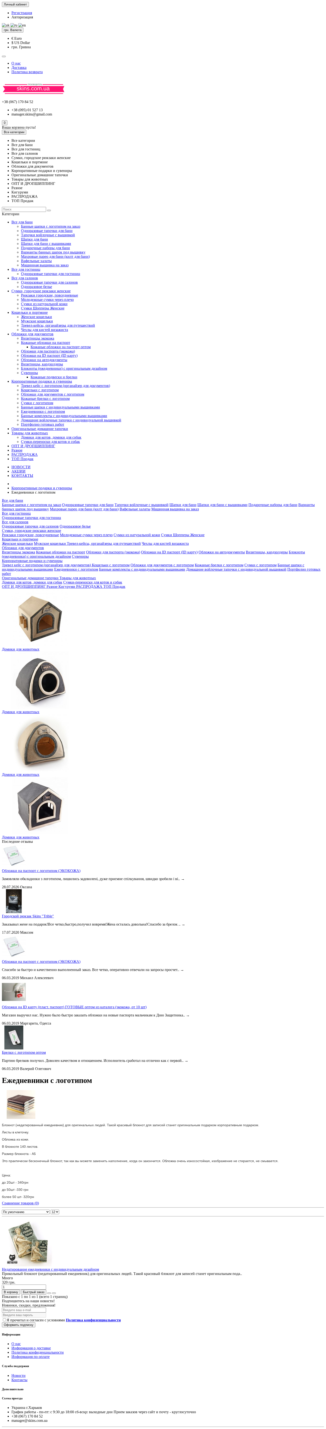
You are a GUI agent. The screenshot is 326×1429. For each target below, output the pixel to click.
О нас (16, 63)
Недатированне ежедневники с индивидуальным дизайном (50, 1269)
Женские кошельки (36, 317)
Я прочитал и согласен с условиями (64, 1320)
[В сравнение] (54, 1293)
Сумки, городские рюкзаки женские (41, 291)
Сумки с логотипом (37, 403)
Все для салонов (24, 278)
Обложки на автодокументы (44, 360)
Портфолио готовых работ (42, 424)
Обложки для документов (32, 334)
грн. (12, 30)
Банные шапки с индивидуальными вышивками (60, 407)
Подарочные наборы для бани (45, 248)
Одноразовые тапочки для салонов (49, 282)
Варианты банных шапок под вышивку (53, 252)
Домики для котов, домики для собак (51, 437)
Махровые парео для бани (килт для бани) (55, 256)
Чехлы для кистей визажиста (44, 330)
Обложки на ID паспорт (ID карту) (49, 355)
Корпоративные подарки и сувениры (41, 381)
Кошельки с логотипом (40, 390)
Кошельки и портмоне (29, 312)
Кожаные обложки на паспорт (45, 343)
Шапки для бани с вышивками (46, 244)
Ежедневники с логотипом (43, 411)
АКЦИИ (18, 471)
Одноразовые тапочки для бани (47, 231)
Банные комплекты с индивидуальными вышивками (64, 416)
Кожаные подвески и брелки (54, 377)
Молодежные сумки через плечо (47, 300)
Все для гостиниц (25, 269)
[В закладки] (49, 1293)
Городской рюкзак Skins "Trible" (28, 916)
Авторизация (22, 17)
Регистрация (21, 13)
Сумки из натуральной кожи (44, 304)
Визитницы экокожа (37, 338)
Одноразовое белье (36, 287)
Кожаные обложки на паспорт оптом (61, 347)
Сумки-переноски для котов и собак (50, 442)
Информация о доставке (31, 1348)
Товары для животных (29, 433)
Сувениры (29, 373)
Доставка (18, 68)
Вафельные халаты (36, 261)
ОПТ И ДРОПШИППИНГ (33, 446)
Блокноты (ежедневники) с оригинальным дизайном (64, 368)
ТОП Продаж (22, 459)
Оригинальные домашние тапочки (39, 429)
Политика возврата (27, 72)
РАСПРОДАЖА (24, 454)
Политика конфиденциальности (37, 1352)
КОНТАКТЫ (22, 476)
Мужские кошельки (37, 321)
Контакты (19, 1380)
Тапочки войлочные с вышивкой (48, 235)
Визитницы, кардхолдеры (42, 364)
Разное (16, 450)
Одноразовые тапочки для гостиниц (50, 274)
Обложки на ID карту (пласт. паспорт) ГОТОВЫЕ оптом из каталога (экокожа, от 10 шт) (74, 1007)
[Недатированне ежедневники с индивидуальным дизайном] (28, 1265)
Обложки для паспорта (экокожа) (48, 351)
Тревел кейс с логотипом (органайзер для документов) (65, 386)
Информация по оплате (30, 1357)
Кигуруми (67, 587)
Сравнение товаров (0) (20, 1203)
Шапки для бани (34, 239)
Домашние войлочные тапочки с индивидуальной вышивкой (71, 420)
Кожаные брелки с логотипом (45, 399)
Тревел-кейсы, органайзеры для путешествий (58, 325)
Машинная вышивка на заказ (44, 265)
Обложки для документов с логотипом (52, 394)
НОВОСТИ (21, 467)
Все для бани (22, 222)
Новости (18, 1376)
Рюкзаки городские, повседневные (49, 295)
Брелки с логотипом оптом (24, 1052)
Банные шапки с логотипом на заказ (50, 226)
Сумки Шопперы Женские (42, 308)
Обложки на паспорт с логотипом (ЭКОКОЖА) (41, 871)
